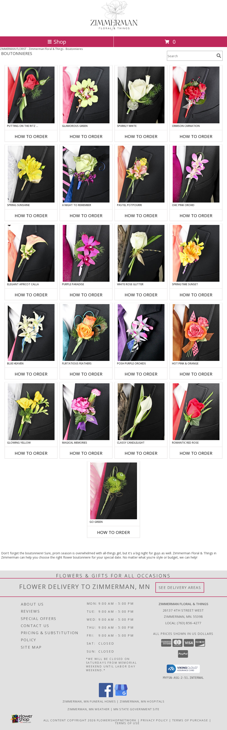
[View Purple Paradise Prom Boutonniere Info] (86, 253)
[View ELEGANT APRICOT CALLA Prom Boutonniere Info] (31, 253)
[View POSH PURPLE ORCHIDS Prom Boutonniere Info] (141, 332)
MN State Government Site (137, 709)
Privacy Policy (154, 720)
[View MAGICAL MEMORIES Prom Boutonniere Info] (86, 411)
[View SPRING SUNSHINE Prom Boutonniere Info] (31, 174)
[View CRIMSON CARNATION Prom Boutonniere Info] (196, 95)
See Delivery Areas (180, 587)
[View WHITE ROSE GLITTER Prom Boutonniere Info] (141, 253)
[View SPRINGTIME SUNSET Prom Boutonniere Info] (196, 253)
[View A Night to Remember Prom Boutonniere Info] (86, 174)
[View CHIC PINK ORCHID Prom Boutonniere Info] (196, 174)
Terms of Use (127, 723)
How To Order (31, 136)
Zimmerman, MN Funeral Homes (89, 701)
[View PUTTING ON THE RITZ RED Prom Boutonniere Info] (31, 95)
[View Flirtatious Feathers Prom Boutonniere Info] (86, 332)
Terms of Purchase (190, 720)
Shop (60, 41)
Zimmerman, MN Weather (88, 709)
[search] (218, 55)
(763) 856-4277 (189, 623)
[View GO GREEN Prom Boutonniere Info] (113, 490)
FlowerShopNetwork (117, 720)
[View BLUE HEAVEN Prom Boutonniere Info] (31, 332)
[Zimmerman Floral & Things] (113, 30)
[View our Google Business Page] (121, 696)
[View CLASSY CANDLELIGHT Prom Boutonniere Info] (141, 411)
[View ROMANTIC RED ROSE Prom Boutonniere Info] (196, 411)
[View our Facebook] (106, 696)
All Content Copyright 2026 (69, 720)
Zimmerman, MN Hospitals (142, 701)
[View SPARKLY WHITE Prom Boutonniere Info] (141, 95)
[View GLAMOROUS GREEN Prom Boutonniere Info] (86, 95)
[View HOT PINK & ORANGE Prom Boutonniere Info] (196, 332)
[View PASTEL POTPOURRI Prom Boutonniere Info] (141, 174)
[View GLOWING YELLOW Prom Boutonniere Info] (31, 411)
